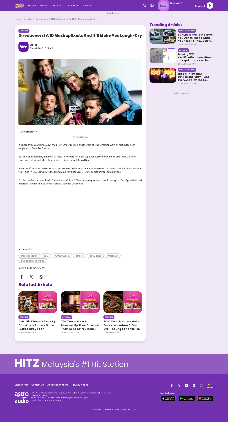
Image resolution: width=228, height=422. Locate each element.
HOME (32, 5)
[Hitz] (19, 5)
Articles (28, 19)
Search (144, 5)
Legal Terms (21, 384)
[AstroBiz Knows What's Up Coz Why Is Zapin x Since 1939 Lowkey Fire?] (37, 302)
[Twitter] (31, 277)
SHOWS (44, 5)
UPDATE (87, 5)
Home (18, 19)
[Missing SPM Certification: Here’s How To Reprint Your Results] (163, 55)
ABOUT (56, 5)
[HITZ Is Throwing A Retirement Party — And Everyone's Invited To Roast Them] (163, 75)
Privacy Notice (80, 384)
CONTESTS (71, 5)
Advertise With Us (57, 384)
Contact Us (37, 384)
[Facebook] (21, 277)
